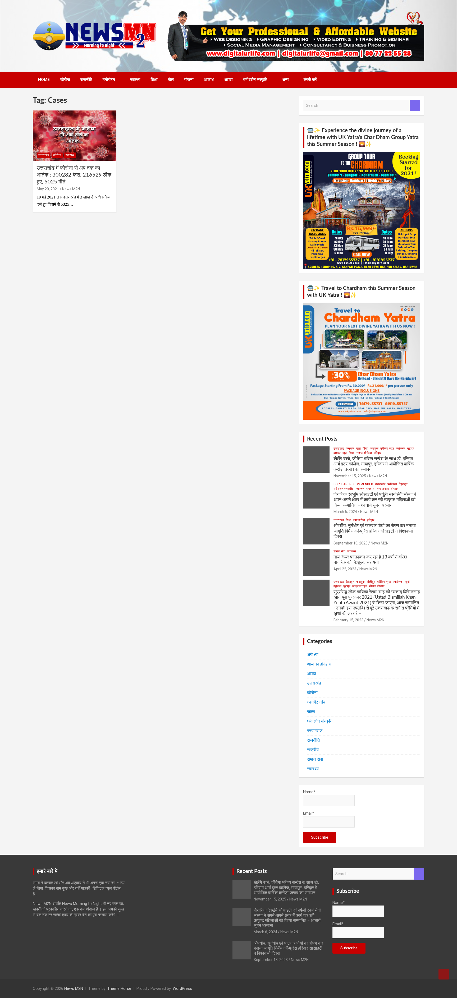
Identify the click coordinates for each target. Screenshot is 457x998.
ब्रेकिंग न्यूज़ (387, 448)
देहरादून (403, 484)
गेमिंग (365, 448)
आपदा (228, 79)
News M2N (71, 189)
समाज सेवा (383, 489)
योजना (188, 79)
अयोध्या (312, 654)
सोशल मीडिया (364, 453)
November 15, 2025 (349, 476)
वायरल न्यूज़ (340, 453)
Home (44, 79)
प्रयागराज (314, 730)
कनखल (350, 448)
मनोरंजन (109, 79)
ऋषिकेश (392, 484)
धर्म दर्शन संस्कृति (255, 79)
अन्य (285, 79)
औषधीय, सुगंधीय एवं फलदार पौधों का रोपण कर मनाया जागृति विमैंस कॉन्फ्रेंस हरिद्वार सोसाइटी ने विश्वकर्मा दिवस (374, 531)
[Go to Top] (443, 974)
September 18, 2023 (350, 543)
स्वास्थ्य (135, 79)
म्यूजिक (337, 586)
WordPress (182, 988)
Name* (309, 791)
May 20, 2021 (48, 189)
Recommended (361, 484)
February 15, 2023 (348, 620)
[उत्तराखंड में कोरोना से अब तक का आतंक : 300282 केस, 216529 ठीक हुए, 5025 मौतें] (75, 135)
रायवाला (370, 489)
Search (415, 106)
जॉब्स (311, 711)
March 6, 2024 (345, 512)
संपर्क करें (310, 79)
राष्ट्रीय (313, 749)
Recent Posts (322, 439)
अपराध (209, 79)
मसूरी (407, 582)
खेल (171, 79)
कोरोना (65, 79)
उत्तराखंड (43, 155)
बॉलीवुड (371, 582)
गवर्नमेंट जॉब (316, 702)
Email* (308, 813)
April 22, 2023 (344, 569)
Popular (340, 484)
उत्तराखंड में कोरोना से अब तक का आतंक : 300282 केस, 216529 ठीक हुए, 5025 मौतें (74, 174)
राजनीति (86, 79)
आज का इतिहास (319, 664)
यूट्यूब (410, 448)
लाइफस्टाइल (359, 586)
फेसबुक (374, 448)
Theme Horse (119, 988)
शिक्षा (154, 79)
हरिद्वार (377, 453)
